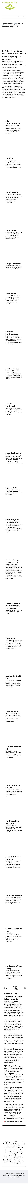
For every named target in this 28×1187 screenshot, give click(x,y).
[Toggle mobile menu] (25, 2)
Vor (24, 16)
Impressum (22, 1175)
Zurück (20, 16)
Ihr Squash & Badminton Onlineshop (15, 988)
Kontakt (17, 1176)
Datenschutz (12, 1176)
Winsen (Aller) (12, 81)
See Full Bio (16, 1164)
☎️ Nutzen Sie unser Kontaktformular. (13, 1121)
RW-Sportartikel (4, 988)
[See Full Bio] (20, 1164)
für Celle (25, 988)
